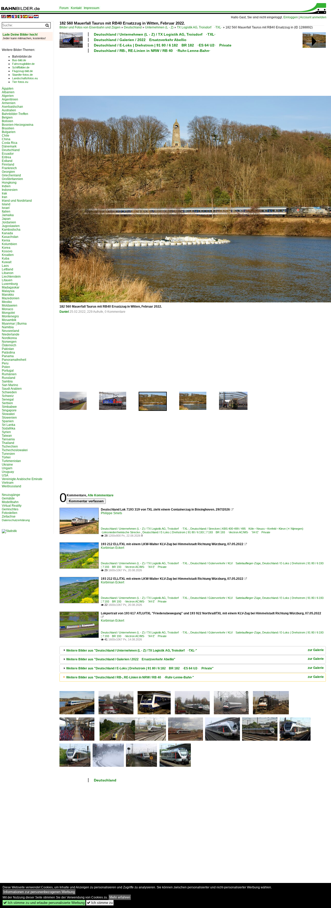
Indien (6, 186)
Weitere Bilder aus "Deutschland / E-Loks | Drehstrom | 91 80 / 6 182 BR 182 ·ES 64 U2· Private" (140, 668)
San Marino (10, 385)
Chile (5, 135)
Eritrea (6, 157)
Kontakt (76, 8)
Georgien (8, 172)
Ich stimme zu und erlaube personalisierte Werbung (44, 903)
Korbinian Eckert (112, 548)
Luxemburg (10, 284)
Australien (9, 110)
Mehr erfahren (119, 897)
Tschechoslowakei (15, 450)
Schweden (9, 392)
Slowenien (9, 417)
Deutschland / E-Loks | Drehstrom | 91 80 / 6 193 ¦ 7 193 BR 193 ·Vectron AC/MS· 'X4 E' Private (206, 532)
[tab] (192, 650)
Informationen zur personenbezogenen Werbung (39, 892)
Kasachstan (10, 237)
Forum (64, 8)
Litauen (7, 280)
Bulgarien (9, 132)
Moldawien (9, 305)
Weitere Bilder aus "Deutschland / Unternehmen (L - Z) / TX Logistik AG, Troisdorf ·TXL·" (131, 650)
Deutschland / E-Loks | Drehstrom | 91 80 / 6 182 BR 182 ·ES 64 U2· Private (162, 45)
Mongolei (8, 313)
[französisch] (14, 17)
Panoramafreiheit (14, 360)
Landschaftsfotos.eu (25, 78)
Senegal (8, 399)
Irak (4, 193)
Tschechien (10, 446)
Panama (8, 356)
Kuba (5, 258)
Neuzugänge (11, 495)
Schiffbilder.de (20, 67)
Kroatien (8, 255)
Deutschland (133, 27)
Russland (8, 378)
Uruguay (8, 472)
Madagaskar (10, 287)
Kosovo (7, 251)
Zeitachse (9, 516)
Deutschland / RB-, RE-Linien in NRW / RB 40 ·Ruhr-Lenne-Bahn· (152, 51)
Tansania (8, 439)
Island (6, 204)
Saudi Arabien (12, 388)
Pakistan (8, 349)
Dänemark (9, 146)
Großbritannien (12, 179)
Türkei (6, 457)
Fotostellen (9, 513)
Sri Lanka (8, 425)
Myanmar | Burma (14, 323)
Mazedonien (10, 298)
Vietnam (7, 482)
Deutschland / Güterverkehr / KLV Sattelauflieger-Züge (225, 563)
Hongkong (9, 182)
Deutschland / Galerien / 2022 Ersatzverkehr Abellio (140, 40)
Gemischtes (10, 509)
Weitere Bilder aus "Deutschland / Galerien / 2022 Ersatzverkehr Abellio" (120, 659)
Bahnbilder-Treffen (15, 114)
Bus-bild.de (19, 60)
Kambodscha (11, 229)
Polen (6, 367)
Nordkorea (9, 338)
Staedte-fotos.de (22, 74)
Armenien (9, 103)
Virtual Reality (11, 505)
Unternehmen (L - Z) (159, 27)
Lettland (7, 269)
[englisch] (3, 17)
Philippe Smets (111, 513)
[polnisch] (30, 17)
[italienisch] (20, 17)
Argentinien (10, 99)
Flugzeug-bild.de (22, 71)
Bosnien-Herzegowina (17, 125)
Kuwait (6, 262)
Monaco (7, 309)
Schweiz (8, 396)
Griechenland (11, 175)
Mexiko (7, 302)
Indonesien (10, 190)
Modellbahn (10, 502)
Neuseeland (10, 331)
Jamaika (8, 215)
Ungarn (7, 468)
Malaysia (8, 291)
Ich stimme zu (100, 903)
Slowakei (8, 414)
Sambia (7, 381)
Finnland (8, 164)
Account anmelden (313, 17)
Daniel (64, 312)
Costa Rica (9, 143)
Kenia (6, 240)
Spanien (8, 421)
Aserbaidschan (12, 106)
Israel (6, 208)
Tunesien (8, 454)
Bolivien (7, 121)
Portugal (8, 370)
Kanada (7, 233)
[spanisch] (25, 17)
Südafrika (8, 428)
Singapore (9, 410)
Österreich (9, 345)
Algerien (8, 96)
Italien (6, 211)
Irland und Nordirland (17, 200)
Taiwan (7, 435)
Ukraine (7, 464)
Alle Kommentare (101, 495)
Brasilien (8, 128)
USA (5, 475)
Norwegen (9, 341)
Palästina (8, 352)
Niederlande (10, 334)
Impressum (91, 8)
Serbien (7, 403)
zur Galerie (316, 650)
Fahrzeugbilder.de (23, 63)
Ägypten (7, 88)
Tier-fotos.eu (20, 81)
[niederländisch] (36, 17)
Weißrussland (11, 486)
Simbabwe (9, 407)
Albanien (8, 92)
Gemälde (8, 498)
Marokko (8, 294)
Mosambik (9, 320)
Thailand (8, 443)
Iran (4, 197)
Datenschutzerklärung (16, 520)
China (6, 139)
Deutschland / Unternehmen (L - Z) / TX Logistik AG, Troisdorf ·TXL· (155, 34)
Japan (6, 219)
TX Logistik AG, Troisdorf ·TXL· (199, 27)
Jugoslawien (11, 226)
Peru (5, 363)
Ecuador (8, 153)
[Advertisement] (191, 73)
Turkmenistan (11, 461)
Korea (6, 247)
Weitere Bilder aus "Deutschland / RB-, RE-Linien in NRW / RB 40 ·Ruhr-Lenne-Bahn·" (130, 677)
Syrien (6, 432)
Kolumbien (9, 244)
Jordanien (9, 222)
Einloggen (290, 17)
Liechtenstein (11, 276)
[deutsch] (9, 17)
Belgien (7, 117)
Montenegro (10, 316)
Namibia (8, 327)
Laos (5, 266)
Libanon (7, 273)
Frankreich (9, 168)
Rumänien (9, 374)
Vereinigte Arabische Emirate (22, 479)
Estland (7, 161)
